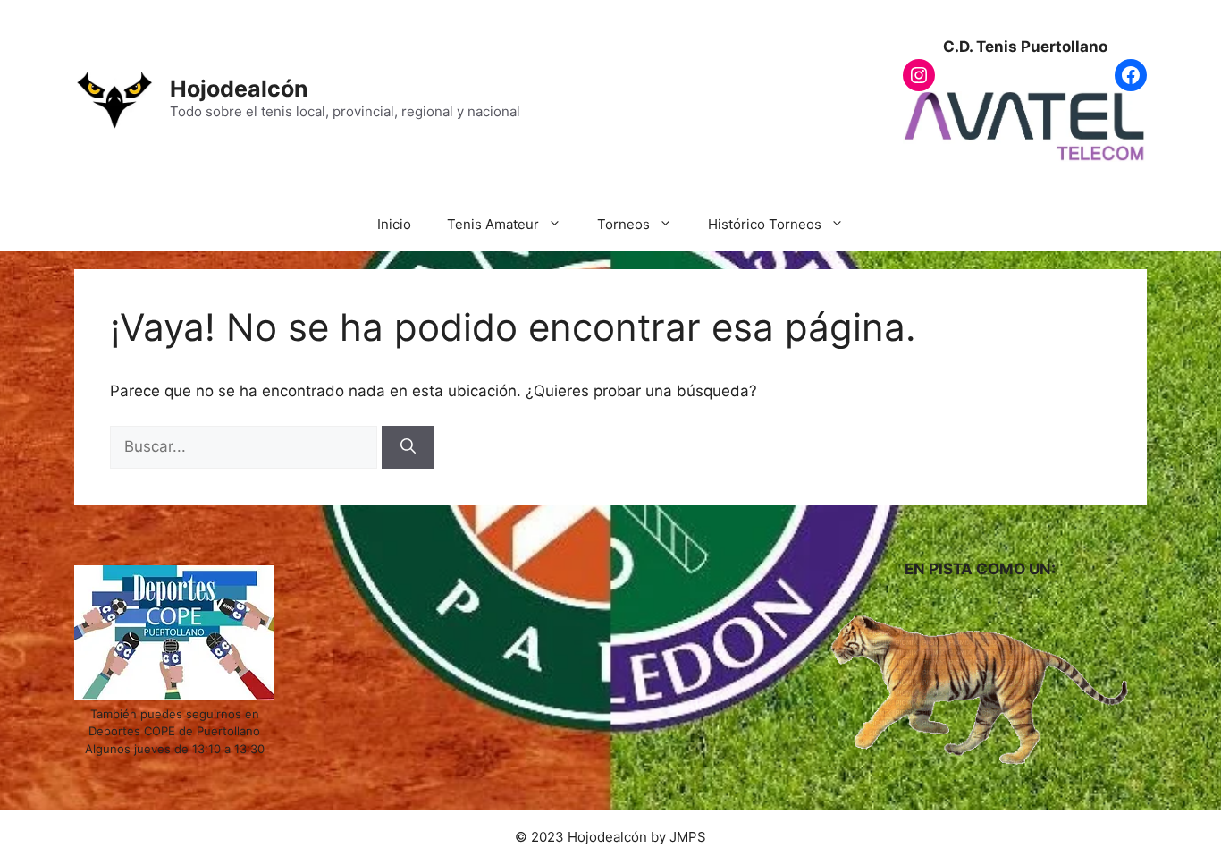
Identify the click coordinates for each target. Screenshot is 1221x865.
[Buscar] (408, 447)
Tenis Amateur (493, 224)
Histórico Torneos (764, 224)
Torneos (623, 224)
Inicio (394, 224)
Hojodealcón (239, 88)
